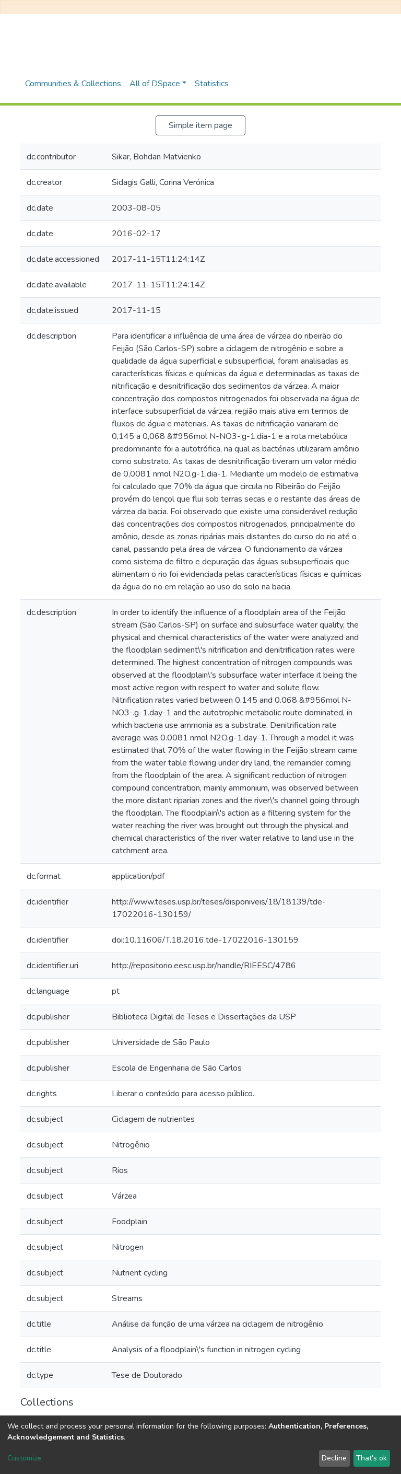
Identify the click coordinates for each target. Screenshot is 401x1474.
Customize (24, 1458)
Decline (334, 1458)
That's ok (371, 1458)
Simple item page (200, 125)
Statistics (212, 83)
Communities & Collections (73, 83)
